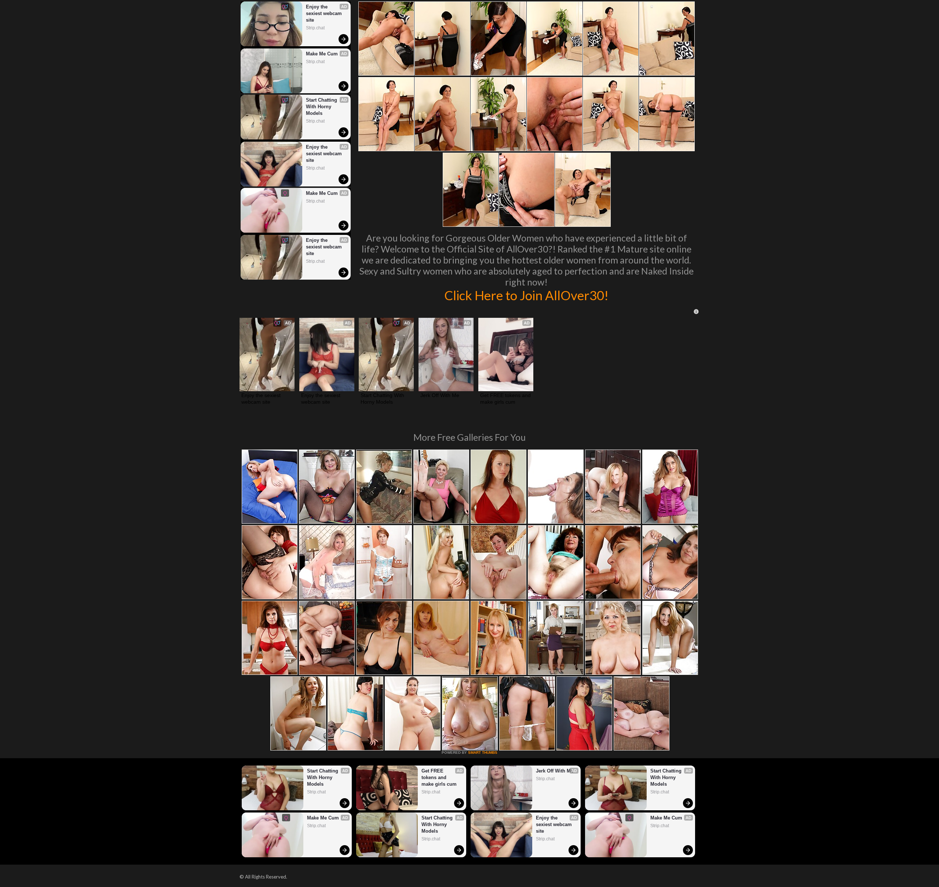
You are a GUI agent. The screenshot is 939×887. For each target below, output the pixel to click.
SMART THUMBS (482, 752)
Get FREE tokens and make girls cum (505, 398)
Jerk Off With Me (439, 395)
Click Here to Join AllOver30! (526, 295)
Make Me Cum (322, 54)
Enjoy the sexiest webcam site (324, 13)
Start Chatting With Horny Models (322, 106)
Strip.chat (315, 27)
